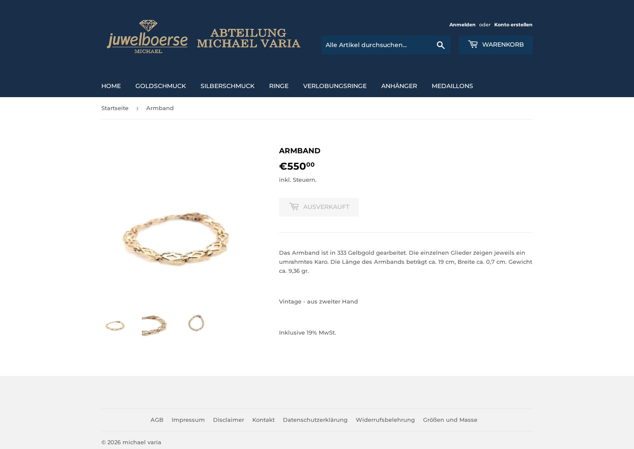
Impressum (188, 419)
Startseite (115, 107)
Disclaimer (228, 419)
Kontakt (263, 419)
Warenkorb (502, 44)
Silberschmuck (227, 86)
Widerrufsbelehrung (385, 419)
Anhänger (399, 86)
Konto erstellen (513, 25)
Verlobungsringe (335, 86)
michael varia (141, 442)
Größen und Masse (450, 419)
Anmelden (462, 25)
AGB (157, 419)
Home (111, 86)
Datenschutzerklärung (315, 419)
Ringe (279, 86)
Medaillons (452, 86)
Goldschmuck (160, 86)
